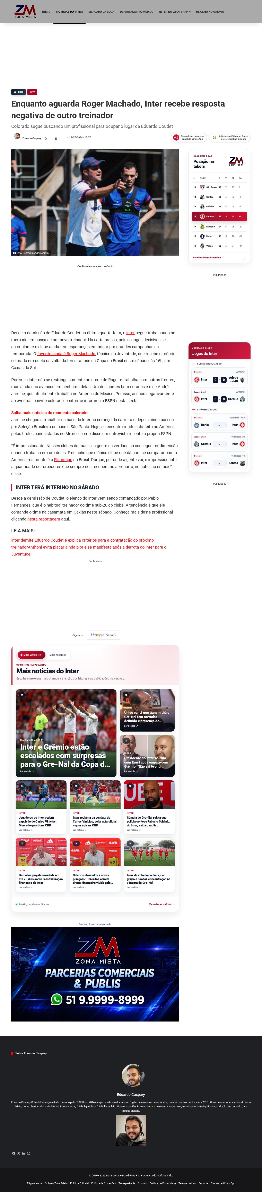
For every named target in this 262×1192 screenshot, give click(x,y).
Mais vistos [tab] (33, 654)
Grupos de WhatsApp (223, 1183)
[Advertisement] (131, 54)
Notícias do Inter (69, 11)
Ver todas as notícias (161, 904)
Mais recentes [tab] (58, 654)
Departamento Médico (137, 11)
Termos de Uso (187, 1183)
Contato (142, 1183)
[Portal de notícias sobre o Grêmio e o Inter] (25, 11)
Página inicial (34, 1183)
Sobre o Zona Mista (56, 1183)
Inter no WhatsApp (173, 11)
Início (46, 11)
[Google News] (103, 635)
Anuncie (203, 1183)
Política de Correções (103, 1183)
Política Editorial (79, 1183)
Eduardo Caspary (32, 138)
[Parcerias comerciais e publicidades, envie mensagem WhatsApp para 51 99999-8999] (95, 974)
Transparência (127, 1183)
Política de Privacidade (163, 1183)
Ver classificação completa (219, 257)
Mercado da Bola (101, 11)
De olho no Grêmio (210, 11)
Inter (32, 91)
